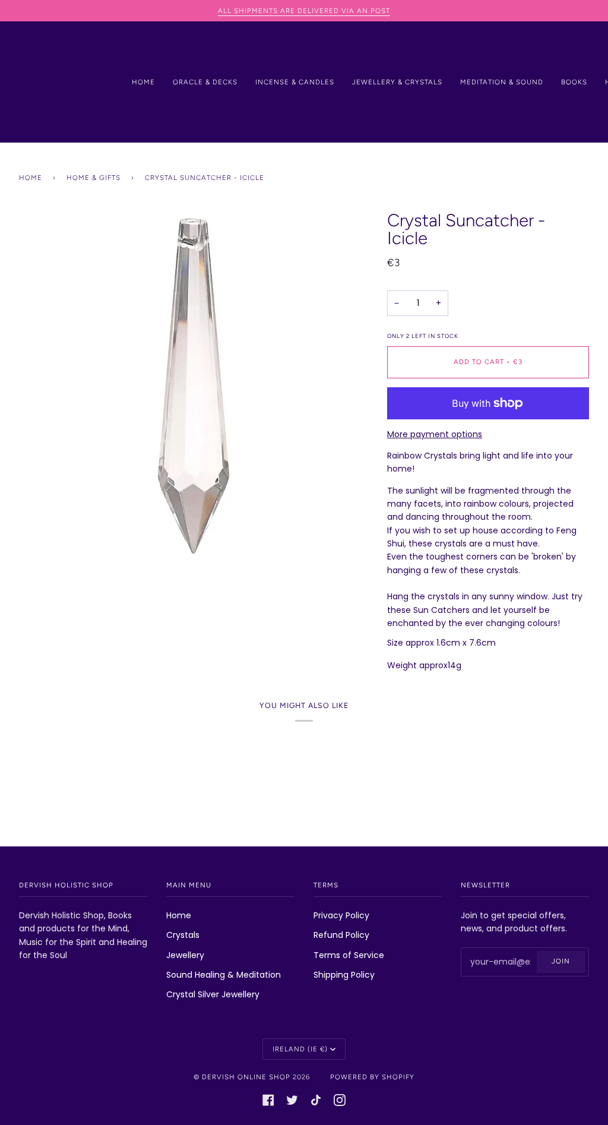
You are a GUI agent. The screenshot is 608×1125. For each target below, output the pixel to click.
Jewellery (185, 955)
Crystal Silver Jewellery (212, 994)
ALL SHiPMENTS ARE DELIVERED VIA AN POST (304, 11)
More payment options (434, 434)
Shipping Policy (344, 975)
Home (30, 177)
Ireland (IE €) (300, 1049)
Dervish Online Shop (246, 1077)
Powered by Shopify (372, 1077)
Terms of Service (349, 955)
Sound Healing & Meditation (223, 975)
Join (561, 961)
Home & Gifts (93, 177)
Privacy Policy (341, 915)
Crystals (183, 935)
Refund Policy (341, 935)
